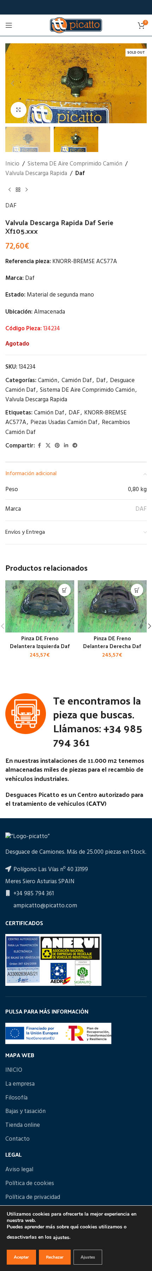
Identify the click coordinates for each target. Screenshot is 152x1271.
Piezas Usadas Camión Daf (64, 422)
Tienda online (22, 1125)
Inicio (12, 164)
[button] (12, 83)
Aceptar (21, 1257)
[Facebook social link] (39, 446)
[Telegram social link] (75, 446)
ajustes (61, 1237)
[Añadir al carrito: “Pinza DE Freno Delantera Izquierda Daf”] (64, 590)
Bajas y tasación (25, 1111)
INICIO (13, 1070)
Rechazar (55, 1257)
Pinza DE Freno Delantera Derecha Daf (112, 642)
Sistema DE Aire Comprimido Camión (75, 164)
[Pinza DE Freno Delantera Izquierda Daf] (39, 606)
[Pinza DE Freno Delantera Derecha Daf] (112, 606)
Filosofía (16, 1098)
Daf (80, 173)
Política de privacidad (32, 1197)
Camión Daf (77, 380)
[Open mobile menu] (9, 25)
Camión (47, 380)
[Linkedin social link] (66, 446)
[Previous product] (9, 189)
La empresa (20, 1084)
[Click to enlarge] (19, 110)
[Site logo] (76, 25)
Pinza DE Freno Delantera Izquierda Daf (40, 642)
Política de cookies (29, 1183)
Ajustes (88, 1257)
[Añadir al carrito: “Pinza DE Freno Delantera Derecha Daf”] (137, 590)
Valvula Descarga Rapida (36, 173)
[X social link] (48, 446)
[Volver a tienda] (18, 189)
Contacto (17, 1139)
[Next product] (26, 189)
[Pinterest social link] (57, 446)
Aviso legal (19, 1170)
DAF (11, 206)
